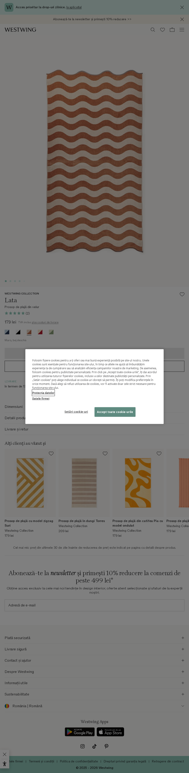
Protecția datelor (43, 392)
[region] (94, 386)
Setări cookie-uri (76, 411)
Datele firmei (40, 398)
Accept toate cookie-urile (115, 411)
